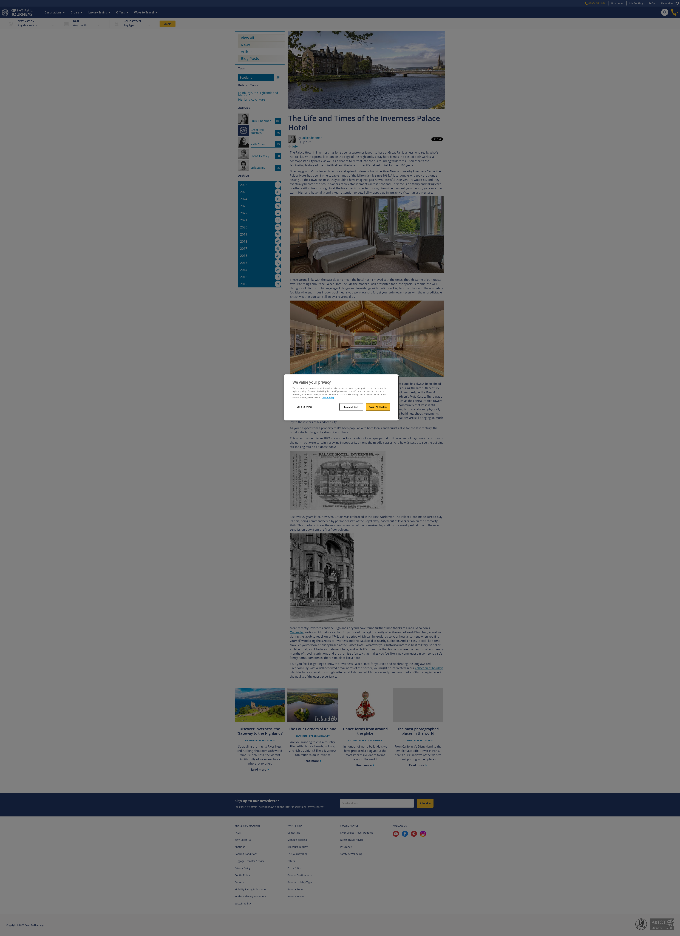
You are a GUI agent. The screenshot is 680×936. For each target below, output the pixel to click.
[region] (341, 397)
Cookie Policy (328, 397)
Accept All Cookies (378, 407)
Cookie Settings (304, 406)
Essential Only (351, 407)
